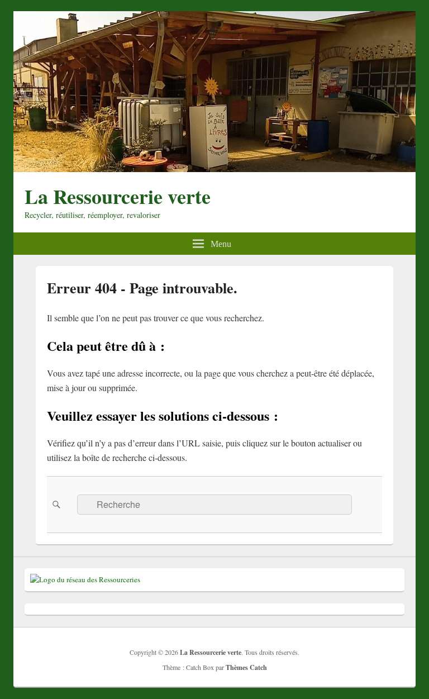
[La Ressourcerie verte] (214, 168)
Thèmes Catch (246, 667)
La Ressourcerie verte (118, 196)
